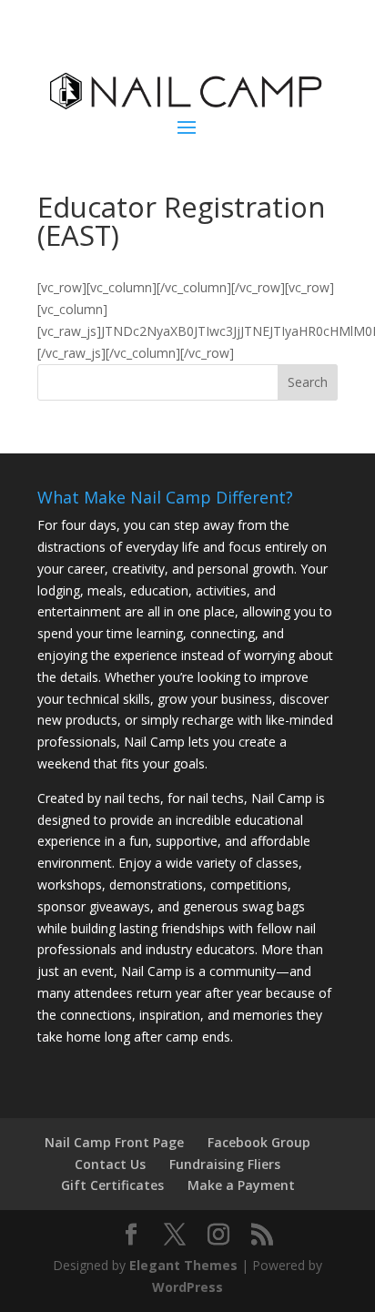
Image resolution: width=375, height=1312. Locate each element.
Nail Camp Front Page (114, 1142)
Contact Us (110, 1164)
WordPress (187, 1287)
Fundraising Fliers (224, 1164)
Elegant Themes (183, 1265)
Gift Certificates (112, 1185)
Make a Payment (241, 1185)
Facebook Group (259, 1142)
